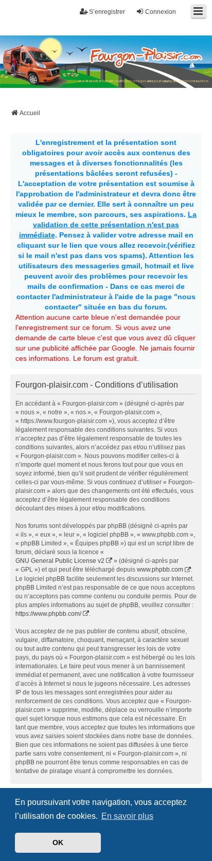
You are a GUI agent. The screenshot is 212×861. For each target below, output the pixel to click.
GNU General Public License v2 (59, 560)
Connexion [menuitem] (160, 11)
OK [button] (57, 842)
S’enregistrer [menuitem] (107, 11)
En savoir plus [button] (127, 816)
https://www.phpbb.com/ (48, 613)
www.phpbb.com (160, 569)
